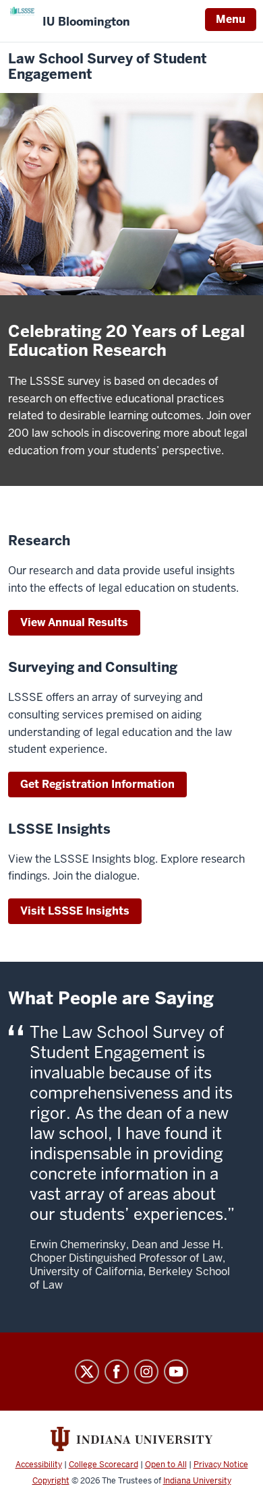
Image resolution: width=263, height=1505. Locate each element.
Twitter (87, 1371)
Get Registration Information (97, 784)
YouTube (176, 1371)
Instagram (146, 1371)
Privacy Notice (221, 1464)
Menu (230, 19)
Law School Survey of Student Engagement (107, 66)
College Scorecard (103, 1464)
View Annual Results (74, 622)
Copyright (50, 1480)
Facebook (117, 1371)
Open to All (166, 1464)
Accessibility (39, 1464)
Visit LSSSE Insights (74, 911)
